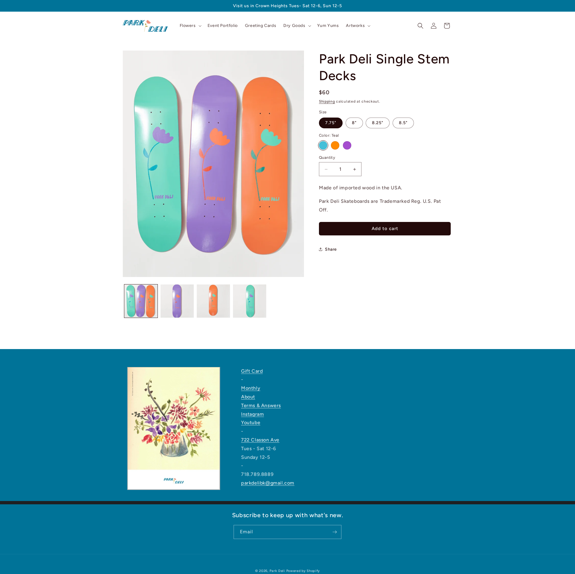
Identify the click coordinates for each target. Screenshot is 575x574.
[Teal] (323, 145)
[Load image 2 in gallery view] (177, 301)
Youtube (250, 422)
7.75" (330, 122)
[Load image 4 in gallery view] (249, 301)
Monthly (250, 388)
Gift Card (252, 371)
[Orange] (335, 145)
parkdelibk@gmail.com (267, 483)
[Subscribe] (334, 532)
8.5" (403, 122)
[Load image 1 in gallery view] (141, 301)
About (248, 397)
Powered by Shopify (303, 571)
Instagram (252, 414)
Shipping (327, 101)
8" (354, 122)
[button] (190, 25)
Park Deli (277, 571)
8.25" (377, 122)
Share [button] (331, 249)
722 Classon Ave (260, 440)
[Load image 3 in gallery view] (213, 301)
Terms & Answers (261, 405)
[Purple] (347, 145)
